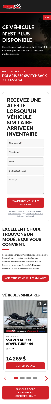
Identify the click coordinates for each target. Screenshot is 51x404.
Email (12, 161)
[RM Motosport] (12, 6)
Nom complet (15, 143)
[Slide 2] (22, 378)
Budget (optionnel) (17, 171)
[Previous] (5, 378)
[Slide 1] (16, 378)
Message (13, 179)
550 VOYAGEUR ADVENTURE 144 (19, 342)
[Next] (46, 378)
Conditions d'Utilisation (34, 214)
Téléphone (14, 152)
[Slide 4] (35, 378)
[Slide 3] (28, 378)
